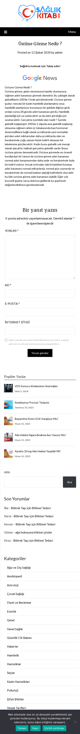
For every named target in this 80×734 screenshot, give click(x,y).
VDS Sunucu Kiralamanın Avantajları (36, 386)
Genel (11, 620)
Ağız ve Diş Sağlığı (19, 567)
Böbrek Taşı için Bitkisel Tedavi (31, 508)
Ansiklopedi (14, 576)
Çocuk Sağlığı (15, 594)
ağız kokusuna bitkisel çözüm (33, 532)
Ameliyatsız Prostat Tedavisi (32, 402)
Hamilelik (13, 655)
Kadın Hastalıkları (18, 681)
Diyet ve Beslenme (19, 602)
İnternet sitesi (17, 322)
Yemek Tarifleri (16, 708)
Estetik (11, 611)
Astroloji (12, 585)
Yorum (11, 230)
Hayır (35, 728)
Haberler (12, 646)
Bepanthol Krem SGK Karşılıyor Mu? (36, 418)
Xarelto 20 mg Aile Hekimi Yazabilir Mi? (38, 451)
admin (59, 52)
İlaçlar (11, 672)
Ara (7, 472)
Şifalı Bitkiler (15, 699)
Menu (72, 31)
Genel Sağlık (15, 629)
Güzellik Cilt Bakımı (19, 637)
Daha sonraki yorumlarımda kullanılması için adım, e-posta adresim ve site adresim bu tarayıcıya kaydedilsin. (39, 342)
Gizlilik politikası (54, 728)
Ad (8, 285)
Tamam (22, 728)
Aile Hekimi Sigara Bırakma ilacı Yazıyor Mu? (40, 435)
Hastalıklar (14, 664)
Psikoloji (12, 690)
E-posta (12, 303)
